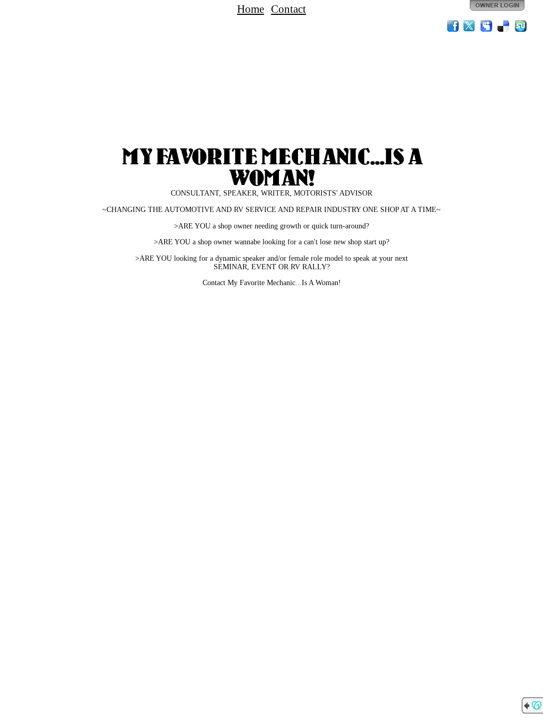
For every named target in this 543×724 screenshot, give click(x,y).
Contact (288, 9)
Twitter (469, 26)
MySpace (486, 26)
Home (250, 9)
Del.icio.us (503, 26)
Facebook (452, 26)
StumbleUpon (520, 26)
